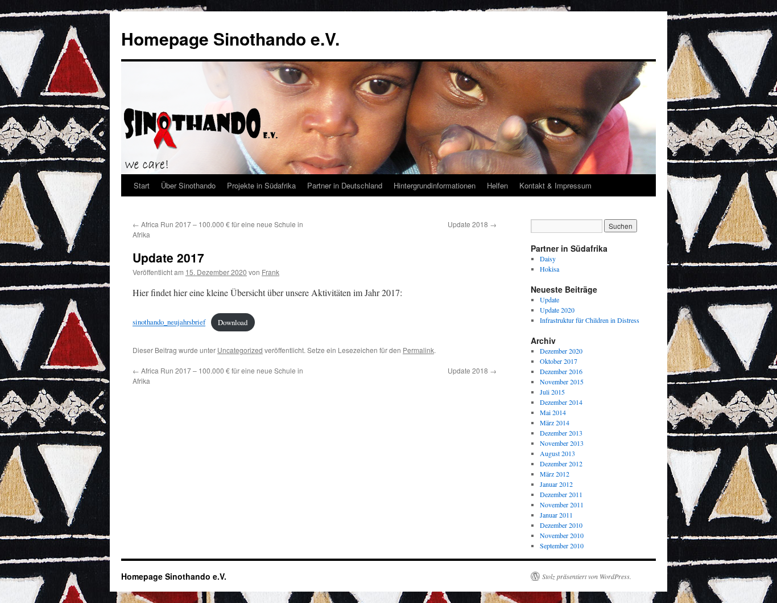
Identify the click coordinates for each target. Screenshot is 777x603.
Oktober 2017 (558, 361)
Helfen (497, 185)
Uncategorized (240, 350)
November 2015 (562, 381)
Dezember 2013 (561, 432)
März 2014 (554, 422)
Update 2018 (472, 224)
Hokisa (549, 268)
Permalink (418, 350)
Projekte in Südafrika (261, 185)
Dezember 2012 (561, 463)
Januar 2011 (556, 514)
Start (142, 185)
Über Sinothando (188, 185)
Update (549, 299)
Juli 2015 (552, 391)
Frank (270, 272)
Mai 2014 (553, 412)
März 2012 (554, 473)
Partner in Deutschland (344, 185)
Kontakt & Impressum (555, 185)
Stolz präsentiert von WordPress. (586, 576)
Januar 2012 (556, 484)
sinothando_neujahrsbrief (169, 322)
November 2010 (562, 535)
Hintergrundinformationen (435, 185)
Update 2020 (557, 309)
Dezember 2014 (561, 402)
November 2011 (562, 504)
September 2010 (562, 545)
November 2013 (562, 443)
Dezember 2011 (561, 494)
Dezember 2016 (561, 371)
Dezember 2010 (561, 525)
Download (232, 322)
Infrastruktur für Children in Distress (589, 320)
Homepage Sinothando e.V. (230, 38)
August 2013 (557, 453)
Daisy (548, 258)
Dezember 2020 (561, 350)
